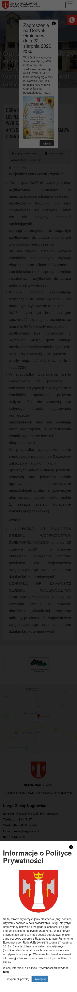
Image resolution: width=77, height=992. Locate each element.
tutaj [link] (6, 972)
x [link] (71, 847)
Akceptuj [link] (40, 979)
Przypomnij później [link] (17, 979)
